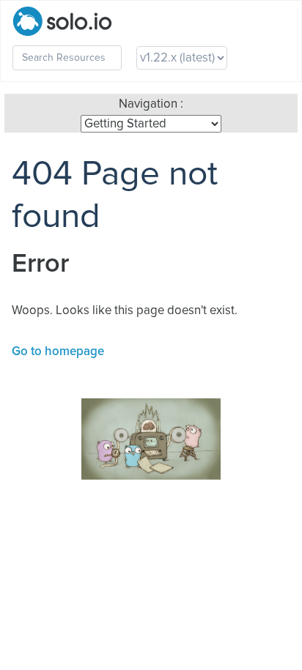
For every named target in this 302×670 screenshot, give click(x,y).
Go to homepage (58, 352)
